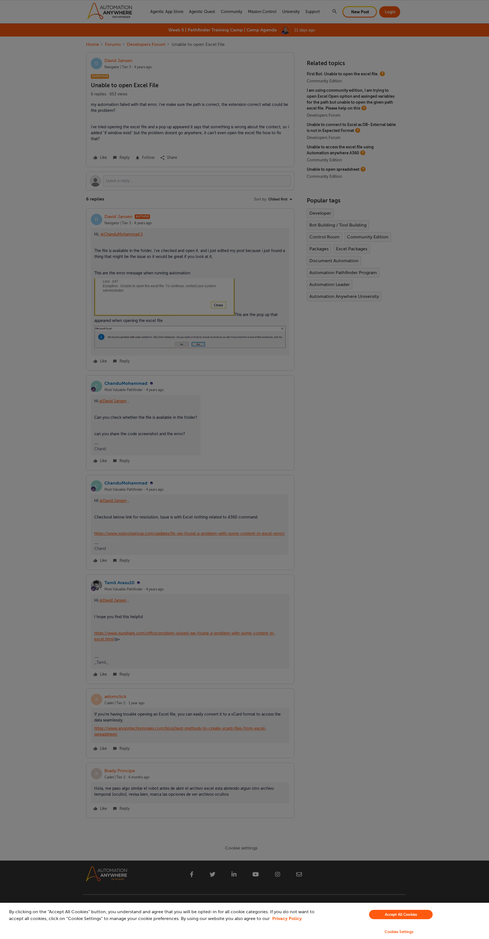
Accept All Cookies (401, 914)
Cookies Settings (399, 932)
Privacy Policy (287, 918)
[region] (244, 921)
